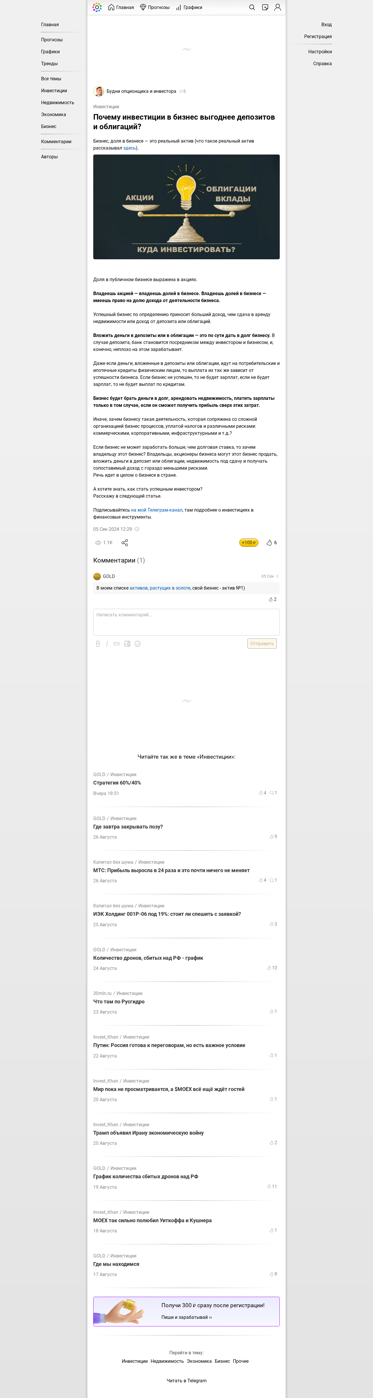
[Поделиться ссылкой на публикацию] (125, 543)
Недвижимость (57, 102)
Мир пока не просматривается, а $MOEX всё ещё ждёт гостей (168, 1089)
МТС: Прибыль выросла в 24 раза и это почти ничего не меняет (171, 870)
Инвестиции (54, 90)
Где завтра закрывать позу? (128, 827)
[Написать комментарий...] (186, 622)
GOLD (109, 576)
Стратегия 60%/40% (117, 783)
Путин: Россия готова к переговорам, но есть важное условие (169, 1045)
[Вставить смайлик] (137, 643)
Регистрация (318, 36)
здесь (129, 148)
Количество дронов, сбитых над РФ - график (148, 958)
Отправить (262, 643)
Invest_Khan (105, 1037)
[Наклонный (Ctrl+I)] (107, 643)
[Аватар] (98, 95)
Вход (326, 24)
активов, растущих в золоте (160, 588)
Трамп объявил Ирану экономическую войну (148, 1133)
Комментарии (56, 141)
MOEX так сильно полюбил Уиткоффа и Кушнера (152, 1220)
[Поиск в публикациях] (252, 7)
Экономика (53, 114)
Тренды (49, 63)
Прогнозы (52, 39)
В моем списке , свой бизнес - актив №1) (170, 588)
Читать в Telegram (187, 1380)
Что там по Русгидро (119, 1002)
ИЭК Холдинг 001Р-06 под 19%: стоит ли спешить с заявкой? (167, 914)
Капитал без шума (113, 862)
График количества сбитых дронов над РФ (145, 1176)
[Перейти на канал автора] (97, 576)
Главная (50, 24)
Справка (322, 63)
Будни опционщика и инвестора (141, 91)
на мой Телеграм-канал (156, 510)
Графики (50, 51)
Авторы (49, 156)
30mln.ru (102, 993)
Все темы (51, 78)
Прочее (241, 1361)
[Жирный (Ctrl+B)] (98, 643)
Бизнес (48, 126)
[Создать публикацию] (265, 7)
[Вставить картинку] (127, 643)
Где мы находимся (116, 1264)
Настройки (320, 51)
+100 (249, 542)
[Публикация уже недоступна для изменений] (137, 529)
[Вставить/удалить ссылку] (116, 643)
